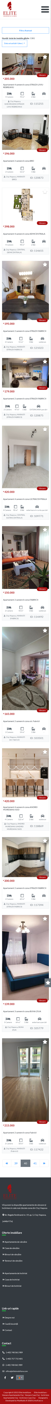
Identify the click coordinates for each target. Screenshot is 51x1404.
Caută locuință (11, 1324)
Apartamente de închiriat (15, 1273)
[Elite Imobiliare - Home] (10, 9)
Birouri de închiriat (12, 1286)
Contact (8, 1330)
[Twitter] (12, 1377)
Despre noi (9, 1317)
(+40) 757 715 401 (14, 1358)
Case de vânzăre (11, 1248)
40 (25, 1163)
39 (16, 1163)
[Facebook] (5, 1377)
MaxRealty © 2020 (24, 1400)
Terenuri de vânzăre (13, 1260)
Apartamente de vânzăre (15, 1242)
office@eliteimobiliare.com (16, 1371)
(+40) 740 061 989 (14, 1352)
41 (35, 1163)
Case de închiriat (12, 1279)
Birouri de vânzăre (12, 1254)
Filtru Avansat (25, 30)
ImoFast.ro (38, 1400)
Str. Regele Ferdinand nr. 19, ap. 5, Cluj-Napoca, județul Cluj (24, 1216)
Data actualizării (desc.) (14, 43)
